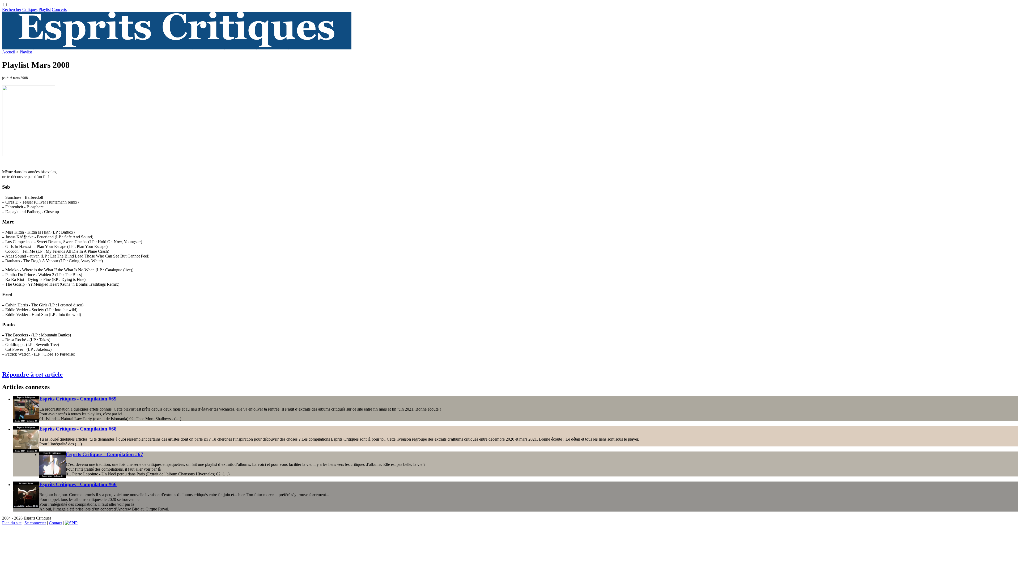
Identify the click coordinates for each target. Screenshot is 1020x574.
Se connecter (35, 523)
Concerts (59, 9)
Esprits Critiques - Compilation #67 (104, 454)
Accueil (8, 52)
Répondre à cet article (32, 374)
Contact (55, 523)
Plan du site (12, 523)
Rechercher (11, 9)
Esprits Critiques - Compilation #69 (78, 399)
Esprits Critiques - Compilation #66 (78, 484)
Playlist (45, 9)
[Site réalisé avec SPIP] (71, 523)
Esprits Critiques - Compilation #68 (78, 429)
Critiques (29, 9)
